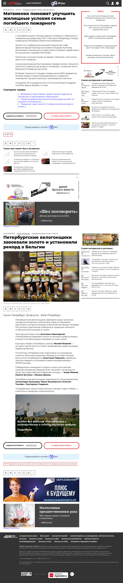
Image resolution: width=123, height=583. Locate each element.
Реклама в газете (35, 539)
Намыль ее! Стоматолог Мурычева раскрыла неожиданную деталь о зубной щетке (104, 253)
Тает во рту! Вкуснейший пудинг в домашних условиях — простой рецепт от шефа (104, 125)
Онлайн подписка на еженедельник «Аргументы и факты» (92, 536)
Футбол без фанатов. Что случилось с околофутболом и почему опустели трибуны (46, 423)
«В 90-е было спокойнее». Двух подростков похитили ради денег (104, 116)
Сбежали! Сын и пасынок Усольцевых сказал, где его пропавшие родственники (106, 101)
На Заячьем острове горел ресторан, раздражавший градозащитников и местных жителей (19, 170)
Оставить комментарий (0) (61, 116)
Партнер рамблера (40, 574)
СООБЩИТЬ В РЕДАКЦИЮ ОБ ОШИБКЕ (84, 541)
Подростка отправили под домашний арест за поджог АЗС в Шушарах (100, 47)
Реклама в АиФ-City (91, 539)
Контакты (23, 539)
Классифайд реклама (27, 541)
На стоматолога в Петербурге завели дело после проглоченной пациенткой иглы (100, 28)
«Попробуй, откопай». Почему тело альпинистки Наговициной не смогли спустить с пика (105, 261)
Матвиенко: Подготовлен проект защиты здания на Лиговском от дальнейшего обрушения (45, 95)
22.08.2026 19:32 (9, 233)
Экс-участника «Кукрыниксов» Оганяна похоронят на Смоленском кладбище (100, 18)
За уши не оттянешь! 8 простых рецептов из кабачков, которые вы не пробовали (106, 109)
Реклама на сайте (52, 539)
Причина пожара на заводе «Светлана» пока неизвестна (62, 153)
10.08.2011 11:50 (8, 10)
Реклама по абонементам (72, 539)
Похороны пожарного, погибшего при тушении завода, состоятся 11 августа (27, 161)
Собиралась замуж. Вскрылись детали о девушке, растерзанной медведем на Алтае (104, 85)
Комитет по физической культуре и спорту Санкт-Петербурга (26, 303)
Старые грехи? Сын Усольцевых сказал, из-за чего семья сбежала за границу (105, 93)
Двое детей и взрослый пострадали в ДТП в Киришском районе (100, 37)
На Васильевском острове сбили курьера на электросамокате (100, 56)
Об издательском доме (28, 536)
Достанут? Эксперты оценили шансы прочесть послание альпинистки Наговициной (105, 277)
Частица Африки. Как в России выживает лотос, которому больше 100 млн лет (105, 285)
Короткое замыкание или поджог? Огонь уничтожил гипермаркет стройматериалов (63, 161)
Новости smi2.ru (11, 226)
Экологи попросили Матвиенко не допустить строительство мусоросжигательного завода (26, 153)
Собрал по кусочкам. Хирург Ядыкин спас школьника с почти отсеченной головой (105, 269)
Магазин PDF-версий (59, 536)
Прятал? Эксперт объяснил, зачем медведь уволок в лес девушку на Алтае (104, 293)
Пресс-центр (44, 536)
